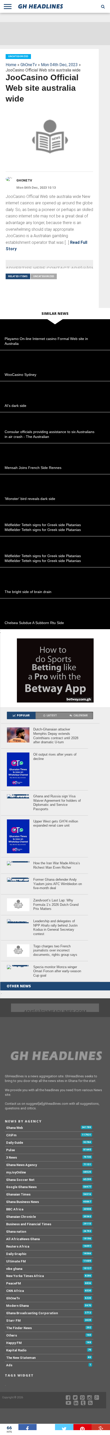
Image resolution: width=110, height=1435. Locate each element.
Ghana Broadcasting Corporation (32, 1313)
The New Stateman (21, 1358)
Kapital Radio (16, 1350)
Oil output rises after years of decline (54, 756)
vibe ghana (14, 1269)
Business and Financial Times (28, 1224)
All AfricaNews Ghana (23, 1239)
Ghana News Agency (21, 1165)
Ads (9, 1365)
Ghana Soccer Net (20, 1180)
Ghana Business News (22, 1202)
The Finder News (19, 1328)
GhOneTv (28, 64)
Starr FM (13, 1320)
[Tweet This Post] (64, 1427)
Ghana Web (14, 1128)
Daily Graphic (16, 1254)
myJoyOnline (16, 1172)
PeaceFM (13, 1283)
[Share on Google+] (101, 1427)
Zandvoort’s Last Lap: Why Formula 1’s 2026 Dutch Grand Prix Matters (56, 904)
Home (11, 64)
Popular (23, 715)
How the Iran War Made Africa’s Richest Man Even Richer (56, 865)
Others (11, 1335)
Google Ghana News (21, 1187)
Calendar (80, 715)
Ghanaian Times (18, 1194)
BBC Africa (14, 1209)
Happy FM (14, 1343)
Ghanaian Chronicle (21, 1217)
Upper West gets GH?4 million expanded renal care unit (55, 823)
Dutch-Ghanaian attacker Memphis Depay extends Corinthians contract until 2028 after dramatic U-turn (55, 735)
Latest (52, 715)
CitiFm (11, 1135)
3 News (11, 1157)
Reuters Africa (17, 1246)
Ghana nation (16, 1231)
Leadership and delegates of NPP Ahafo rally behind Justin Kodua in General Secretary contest (55, 927)
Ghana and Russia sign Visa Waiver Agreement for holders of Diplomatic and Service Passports (57, 802)
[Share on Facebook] (27, 1427)
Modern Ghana (17, 1306)
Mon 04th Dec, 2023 (59, 64)
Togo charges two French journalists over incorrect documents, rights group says (55, 950)
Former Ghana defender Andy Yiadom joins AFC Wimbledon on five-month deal (57, 884)
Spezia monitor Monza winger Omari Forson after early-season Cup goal (57, 971)
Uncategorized (43, 276)
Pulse (10, 1150)
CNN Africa (15, 1291)
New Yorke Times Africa (25, 1276)
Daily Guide (14, 1143)
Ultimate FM (16, 1261)
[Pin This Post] (82, 1427)
